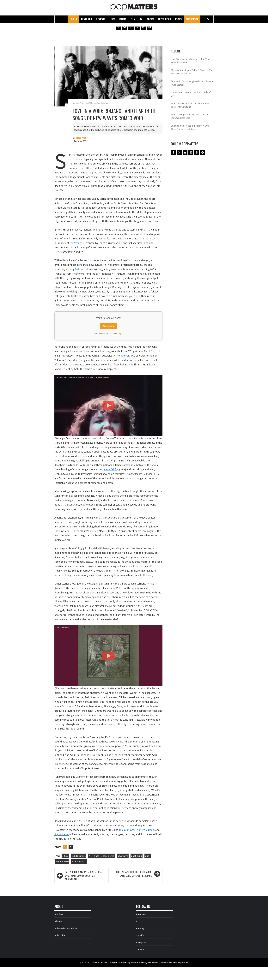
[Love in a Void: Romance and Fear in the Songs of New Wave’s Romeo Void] (108, 76)
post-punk (136, 855)
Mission (58, 921)
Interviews (164, 19)
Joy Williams (61, 834)
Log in (120, 333)
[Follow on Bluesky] (124, 27)
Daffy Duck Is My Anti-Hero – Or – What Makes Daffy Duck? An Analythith (83, 875)
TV (141, 19)
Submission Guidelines (65, 928)
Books (150, 19)
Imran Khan (81, 137)
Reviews (100, 19)
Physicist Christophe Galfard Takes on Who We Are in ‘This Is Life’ (192, 72)
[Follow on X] (118, 27)
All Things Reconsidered (101, 855)
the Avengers (77, 243)
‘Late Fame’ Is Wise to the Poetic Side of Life (191, 94)
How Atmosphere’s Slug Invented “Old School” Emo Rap (190, 60)
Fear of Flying (111, 469)
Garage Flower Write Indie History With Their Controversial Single (190, 127)
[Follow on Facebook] (131, 27)
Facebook (141, 914)
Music (122, 19)
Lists (112, 19)
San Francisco (79, 861)
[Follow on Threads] (143, 27)
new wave (123, 855)
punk (147, 855)
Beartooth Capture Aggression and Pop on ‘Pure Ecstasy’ (192, 83)
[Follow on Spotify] (149, 27)
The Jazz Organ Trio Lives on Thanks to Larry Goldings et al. (190, 116)
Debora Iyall (81, 269)
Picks (178, 19)
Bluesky (140, 928)
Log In (73, 19)
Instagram (141, 942)
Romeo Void (123, 355)
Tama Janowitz (127, 830)
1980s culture (79, 855)
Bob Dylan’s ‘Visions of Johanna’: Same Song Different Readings (134, 873)
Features (86, 19)
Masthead (59, 914)
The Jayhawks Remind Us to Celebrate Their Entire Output (190, 105)
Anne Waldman (145, 830)
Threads (140, 949)
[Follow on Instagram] (137, 27)
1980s (65, 855)
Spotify (140, 935)
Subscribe (192, 19)
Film (133, 19)
